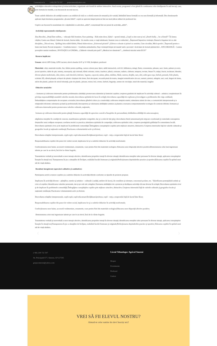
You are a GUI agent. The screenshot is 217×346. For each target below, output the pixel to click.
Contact (179, 10)
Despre (113, 261)
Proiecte (143, 10)
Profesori (113, 271)
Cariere (113, 276)
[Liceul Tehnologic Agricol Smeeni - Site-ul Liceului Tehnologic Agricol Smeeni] (37, 10)
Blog (166, 10)
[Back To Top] (211, 341)
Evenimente (115, 266)
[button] (37, 233)
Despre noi (128, 10)
